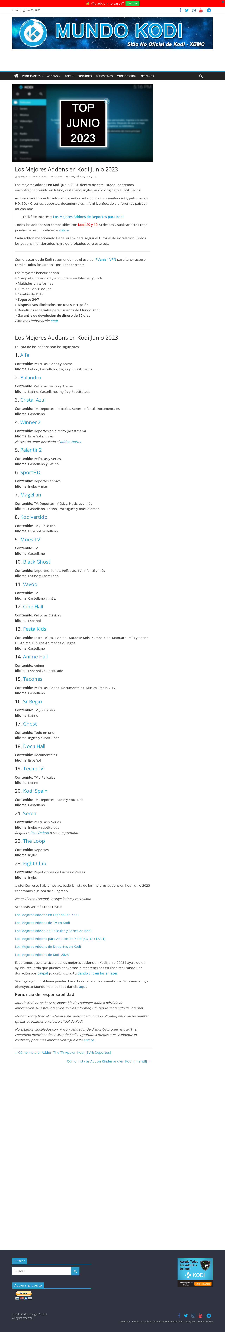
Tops (68, 76)
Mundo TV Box (126, 76)
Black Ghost (36, 561)
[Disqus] (82, 1110)
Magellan (30, 494)
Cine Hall (33, 606)
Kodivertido (33, 517)
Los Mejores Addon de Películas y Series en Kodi (53, 930)
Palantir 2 (31, 449)
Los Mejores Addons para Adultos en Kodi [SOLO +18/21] (60, 938)
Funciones (85, 76)
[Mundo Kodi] (16, 76)
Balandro (30, 377)
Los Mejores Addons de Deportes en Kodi (48, 946)
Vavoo (30, 584)
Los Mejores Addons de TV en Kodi (42, 922)
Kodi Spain (35, 790)
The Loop (34, 840)
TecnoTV (33, 768)
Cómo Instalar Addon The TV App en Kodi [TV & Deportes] (62, 1052)
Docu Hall (34, 746)
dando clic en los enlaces (98, 973)
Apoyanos (147, 76)
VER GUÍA (132, 3)
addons (80, 176)
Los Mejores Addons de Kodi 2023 (42, 954)
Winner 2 (30, 422)
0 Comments (57, 176)
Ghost (30, 723)
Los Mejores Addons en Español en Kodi (47, 914)
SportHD (30, 472)
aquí (53, 321)
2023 (71, 176)
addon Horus (70, 441)
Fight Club (34, 863)
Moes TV (30, 539)
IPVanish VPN (105, 259)
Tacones (32, 678)
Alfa (24, 355)
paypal (42, 973)
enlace (64, 230)
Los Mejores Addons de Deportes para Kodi (88, 217)
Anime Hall (35, 656)
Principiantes (31, 76)
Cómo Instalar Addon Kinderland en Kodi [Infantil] (109, 1061)
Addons (52, 76)
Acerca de (125, 1321)
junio (88, 176)
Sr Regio (32, 701)
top (95, 176)
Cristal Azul (33, 399)
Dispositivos (104, 76)
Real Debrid (39, 832)
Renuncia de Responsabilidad (168, 1321)
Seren (29, 813)
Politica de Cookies (141, 1321)
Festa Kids (34, 628)
